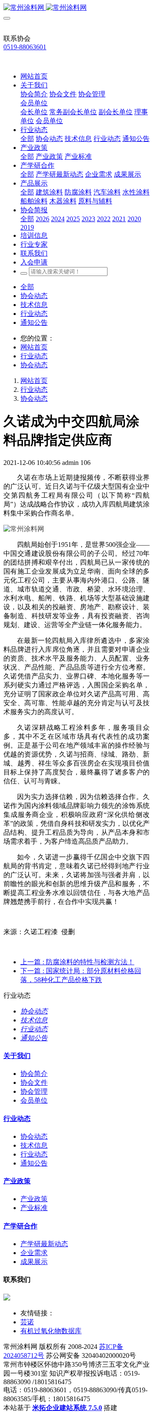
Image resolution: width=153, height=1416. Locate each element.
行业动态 (34, 313)
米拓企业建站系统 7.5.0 (67, 1407)
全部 (27, 138)
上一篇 (77, 962)
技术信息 (34, 304)
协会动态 (34, 295)
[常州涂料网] (76, 7)
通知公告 (34, 322)
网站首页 (34, 76)
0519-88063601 (24, 47)
